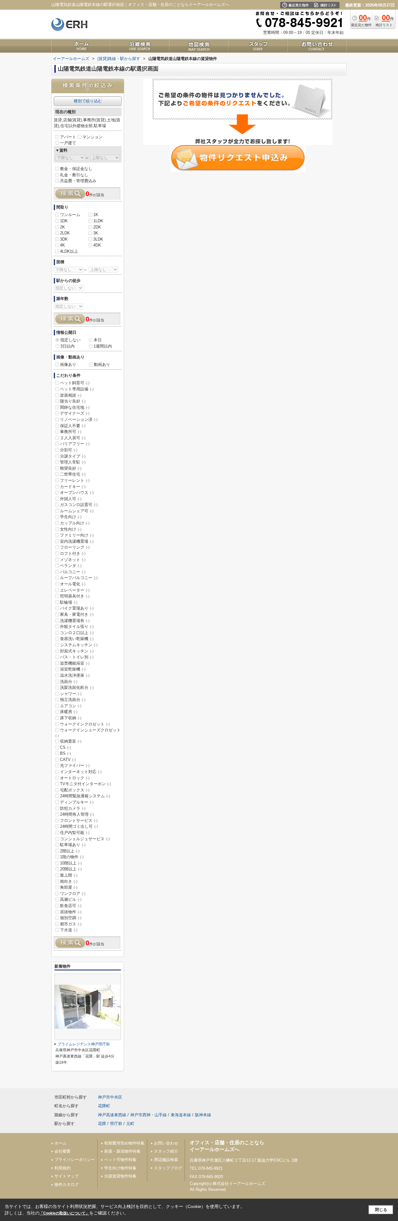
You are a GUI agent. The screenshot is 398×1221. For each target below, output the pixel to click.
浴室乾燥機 (73, 669)
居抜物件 (70, 912)
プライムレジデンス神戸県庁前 (84, 1044)
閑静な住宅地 (75, 407)
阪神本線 (203, 1115)
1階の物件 (72, 857)
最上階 (68, 875)
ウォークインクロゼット (85, 724)
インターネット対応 (81, 771)
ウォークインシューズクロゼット (88, 733)
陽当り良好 (73, 401)
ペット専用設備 (77, 389)
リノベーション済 (79, 419)
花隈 (102, 1123)
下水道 (68, 930)
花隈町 (104, 1106)
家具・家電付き (77, 614)
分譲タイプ (73, 456)
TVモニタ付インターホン (85, 783)
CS (65, 747)
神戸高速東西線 (112, 1115)
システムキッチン (79, 645)
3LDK (98, 239)
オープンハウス (77, 492)
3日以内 (67, 346)
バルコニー (73, 571)
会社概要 (62, 1151)
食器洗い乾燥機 (77, 638)
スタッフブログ (168, 1168)
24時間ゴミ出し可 (79, 826)
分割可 (68, 450)
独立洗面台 (73, 699)
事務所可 (70, 431)
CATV (68, 759)
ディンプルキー (77, 802)
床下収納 (70, 718)
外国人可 (70, 498)
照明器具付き (75, 596)
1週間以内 (103, 346)
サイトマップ (66, 1176)
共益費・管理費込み (78, 180)
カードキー (73, 486)
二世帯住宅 (73, 474)
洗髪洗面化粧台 (77, 687)
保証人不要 (73, 425)
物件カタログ (66, 1184)
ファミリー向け (77, 535)
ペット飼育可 (75, 382)
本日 (98, 340)
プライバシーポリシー (74, 1159)
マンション (92, 137)
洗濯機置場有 (75, 620)
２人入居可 (73, 437)
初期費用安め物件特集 (124, 1143)
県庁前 (116, 1123)
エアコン (70, 705)
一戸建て (68, 143)
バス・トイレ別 (77, 657)
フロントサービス (79, 820)
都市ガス (70, 924)
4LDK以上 (69, 251)
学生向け (70, 516)
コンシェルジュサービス (85, 838)
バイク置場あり (77, 608)
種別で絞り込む (88, 101)
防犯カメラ (73, 808)
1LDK (98, 221)
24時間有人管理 (77, 814)
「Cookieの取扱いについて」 (64, 1213)
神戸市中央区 (110, 1097)
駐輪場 (68, 602)
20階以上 (71, 869)
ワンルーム (70, 214)
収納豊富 (70, 741)
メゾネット (73, 559)
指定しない (70, 340)
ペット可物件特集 (120, 1159)
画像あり (68, 364)
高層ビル (70, 899)
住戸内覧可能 (75, 832)
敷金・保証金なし (76, 168)
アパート (68, 137)
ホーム (60, 1143)
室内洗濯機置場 (77, 541)
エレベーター (75, 590)
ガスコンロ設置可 (79, 504)
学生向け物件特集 (120, 1168)
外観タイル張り (77, 626)
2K (62, 227)
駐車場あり (73, 844)
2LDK (65, 233)
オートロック (75, 778)
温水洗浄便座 (75, 675)
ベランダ (70, 565)
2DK (97, 227)
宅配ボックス (75, 790)
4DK (97, 245)
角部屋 (68, 887)
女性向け (70, 529)
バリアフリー (75, 443)
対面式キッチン (77, 651)
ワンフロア (73, 893)
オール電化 (73, 584)
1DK (64, 221)
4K (62, 245)
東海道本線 (181, 1115)
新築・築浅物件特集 (122, 1151)
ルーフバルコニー (79, 577)
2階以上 (70, 851)
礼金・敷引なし (74, 175)
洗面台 (68, 681)
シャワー (70, 693)
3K (95, 233)
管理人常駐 (73, 462)
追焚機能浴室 (75, 663)
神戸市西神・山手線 (148, 1115)
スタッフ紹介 (166, 1151)
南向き (68, 881)
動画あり (102, 364)
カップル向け (75, 523)
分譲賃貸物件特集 (120, 1176)
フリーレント (75, 480)
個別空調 (70, 917)
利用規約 (62, 1168)
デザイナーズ (75, 413)
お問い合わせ (166, 1143)
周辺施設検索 (166, 1159)
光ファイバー (75, 765)
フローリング (75, 547)
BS (65, 753)
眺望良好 (70, 468)
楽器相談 (70, 395)
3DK (64, 239)
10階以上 (71, 863)
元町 (130, 1123)
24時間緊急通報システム (85, 796)
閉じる (381, 1209)
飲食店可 (70, 905)
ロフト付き (73, 553)
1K (95, 214)
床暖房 (68, 711)
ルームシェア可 (77, 511)
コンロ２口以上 (77, 632)
